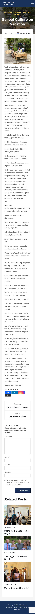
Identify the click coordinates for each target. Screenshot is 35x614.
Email (7, 465)
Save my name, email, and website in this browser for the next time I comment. (18, 482)
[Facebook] (8, 392)
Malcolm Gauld (25, 33)
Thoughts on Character (8, 3)
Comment (8, 436)
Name (7, 457)
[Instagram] (21, 392)
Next (17, 415)
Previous (17, 406)
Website (7, 472)
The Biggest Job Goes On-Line (15, 557)
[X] (8, 395)
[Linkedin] (14, 392)
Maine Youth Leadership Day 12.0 (16, 532)
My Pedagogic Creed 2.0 (16, 588)
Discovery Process (12, 12)
